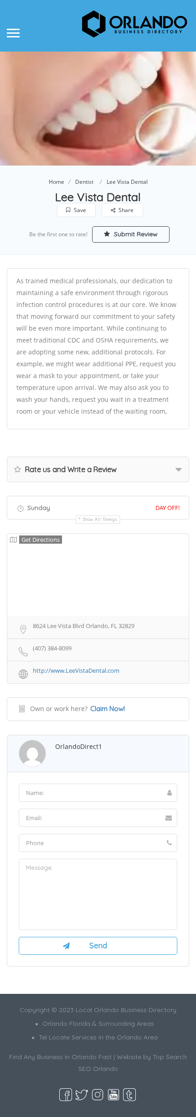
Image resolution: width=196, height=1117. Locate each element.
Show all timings (100, 519)
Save (79, 210)
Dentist (84, 182)
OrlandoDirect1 (78, 746)
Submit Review (135, 234)
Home (56, 182)
